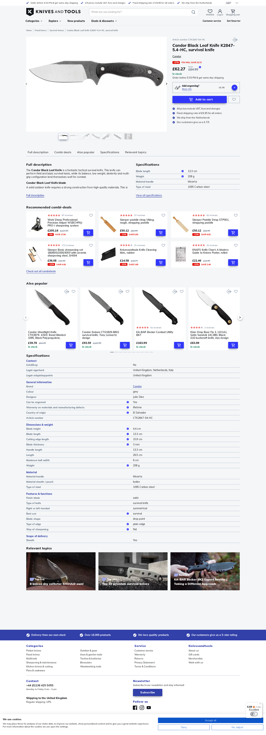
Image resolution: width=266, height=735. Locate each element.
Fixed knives (40, 30)
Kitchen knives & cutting (39, 666)
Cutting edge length (37, 439)
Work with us (196, 662)
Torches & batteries (90, 658)
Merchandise (196, 658)
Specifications (109, 152)
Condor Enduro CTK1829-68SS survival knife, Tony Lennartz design (100, 335)
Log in (220, 14)
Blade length (143, 171)
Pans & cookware (35, 670)
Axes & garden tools (91, 654)
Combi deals (62, 152)
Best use (31, 513)
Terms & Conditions (145, 666)
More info (187, 89)
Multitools (31, 658)
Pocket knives (33, 650)
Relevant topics (135, 152)
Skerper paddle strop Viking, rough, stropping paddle (137, 221)
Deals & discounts (102, 21)
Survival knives (57, 30)
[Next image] (166, 83)
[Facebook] (135, 707)
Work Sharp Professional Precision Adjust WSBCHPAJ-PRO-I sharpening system (65, 222)
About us (194, 650)
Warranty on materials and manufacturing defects (55, 407)
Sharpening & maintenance (41, 662)
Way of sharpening (37, 529)
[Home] (53, 11)
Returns (138, 658)
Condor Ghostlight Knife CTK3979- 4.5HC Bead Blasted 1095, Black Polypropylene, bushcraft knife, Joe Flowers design (47, 335)
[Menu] (260, 704)
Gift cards (194, 654)
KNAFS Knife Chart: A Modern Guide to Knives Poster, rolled (210, 251)
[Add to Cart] (88, 232)
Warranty (139, 654)
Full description (38, 152)
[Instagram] (141, 707)
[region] (96, 89)
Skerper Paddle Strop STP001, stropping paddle (210, 221)
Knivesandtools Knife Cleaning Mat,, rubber (138, 251)
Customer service (143, 650)
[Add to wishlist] (234, 99)
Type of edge (33, 524)
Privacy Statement (144, 662)
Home (29, 30)
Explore (53, 21)
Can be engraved (36, 402)
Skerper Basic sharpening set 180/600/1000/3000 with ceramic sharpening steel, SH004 (67, 252)
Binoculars (86, 662)
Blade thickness (35, 444)
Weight (140, 176)
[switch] (254, 714)
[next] (234, 317)
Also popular (85, 152)
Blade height (33, 428)
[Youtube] (148, 707)
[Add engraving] (234, 87)
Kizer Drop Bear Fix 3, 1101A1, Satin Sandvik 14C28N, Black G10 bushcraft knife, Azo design (209, 335)
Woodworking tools (90, 666)
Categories (32, 21)
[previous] (32, 317)
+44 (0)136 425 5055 (39, 685)
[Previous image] (26, 83)
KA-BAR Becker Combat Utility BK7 (154, 334)
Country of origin (36, 412)
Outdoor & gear (88, 650)
